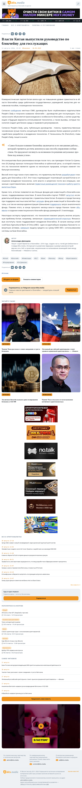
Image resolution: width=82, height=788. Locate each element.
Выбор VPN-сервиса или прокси (12, 650)
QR (47, 784)
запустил (70, 195)
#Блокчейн (15, 258)
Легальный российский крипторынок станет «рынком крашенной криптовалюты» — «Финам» (60, 350)
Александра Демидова (21, 241)
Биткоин (6, 344)
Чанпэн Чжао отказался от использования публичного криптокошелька (57, 401)
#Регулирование (8, 262)
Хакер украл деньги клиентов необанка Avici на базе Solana (21, 580)
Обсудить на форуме (10, 279)
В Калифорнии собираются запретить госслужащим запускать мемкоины (26, 574)
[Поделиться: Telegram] (23, 33)
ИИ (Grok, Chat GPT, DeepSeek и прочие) (15, 613)
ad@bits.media (64, 760)
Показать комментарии (32, 279)
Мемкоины (47, 395)
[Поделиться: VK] (12, 33)
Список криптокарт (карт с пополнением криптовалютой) (21, 632)
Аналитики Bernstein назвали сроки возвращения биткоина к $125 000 (20, 401)
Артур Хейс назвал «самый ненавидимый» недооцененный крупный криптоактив (28, 543)
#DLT (36, 258)
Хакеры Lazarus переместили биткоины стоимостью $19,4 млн (22, 568)
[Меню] (4, 3)
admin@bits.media (13, 760)
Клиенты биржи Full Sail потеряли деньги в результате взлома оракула (25, 555)
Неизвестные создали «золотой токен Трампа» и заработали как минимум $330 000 (29, 549)
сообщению (16, 110)
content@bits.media (39, 764)
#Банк (43, 258)
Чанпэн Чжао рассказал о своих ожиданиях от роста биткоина (21, 350)
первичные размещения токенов (50, 184)
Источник (5, 273)
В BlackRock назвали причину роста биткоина (17, 693)
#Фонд (61, 258)
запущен (40, 201)
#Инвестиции (26, 258)
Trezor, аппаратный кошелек (11, 622)
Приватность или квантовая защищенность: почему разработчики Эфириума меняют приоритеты (34, 562)
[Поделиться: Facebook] (16, 33)
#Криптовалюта (71, 258)
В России (46, 344)
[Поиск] (78, 4)
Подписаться (41, 598)
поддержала (55, 204)
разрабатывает (68, 174)
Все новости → (75, 585)
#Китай (5, 258)
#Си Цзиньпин (22, 262)
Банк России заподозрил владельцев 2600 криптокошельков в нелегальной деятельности (31, 665)
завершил (24, 228)
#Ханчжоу (52, 258)
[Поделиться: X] (20, 33)
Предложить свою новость (41, 699)
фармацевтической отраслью (57, 218)
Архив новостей (73, 771)
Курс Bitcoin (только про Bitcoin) (12, 641)
